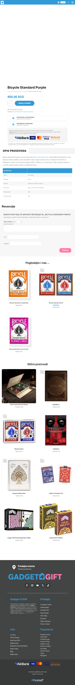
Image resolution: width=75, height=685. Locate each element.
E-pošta (6, 243)
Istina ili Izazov (45, 651)
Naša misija (14, 649)
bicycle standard (18, 112)
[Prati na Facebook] (27, 585)
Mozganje (15, 91)
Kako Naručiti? (15, 640)
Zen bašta (43, 648)
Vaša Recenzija (9, 224)
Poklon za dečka (45, 646)
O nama (13, 635)
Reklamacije (14, 643)
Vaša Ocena (8, 222)
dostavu (23, 611)
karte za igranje (28, 112)
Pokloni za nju (44, 644)
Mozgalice (43, 655)
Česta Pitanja (14, 638)
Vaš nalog (43, 616)
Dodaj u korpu (24, 103)
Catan (42, 653)
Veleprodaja (44, 607)
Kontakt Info (44, 610)
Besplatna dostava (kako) (18, 646)
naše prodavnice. (28, 613)
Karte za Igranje (23, 91)
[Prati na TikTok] (48, 585)
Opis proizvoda (14, 151)
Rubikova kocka (45, 634)
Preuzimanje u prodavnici (25, 123)
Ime (5, 237)
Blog (11, 651)
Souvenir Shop (45, 641)
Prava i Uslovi (45, 624)
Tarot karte (43, 637)
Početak (10, 91)
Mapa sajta (14, 654)
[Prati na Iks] (43, 585)
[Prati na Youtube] (37, 585)
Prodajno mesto (46, 605)
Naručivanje (44, 613)
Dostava (43, 618)
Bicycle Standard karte (40, 157)
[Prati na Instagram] (32, 585)
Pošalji (65, 250)
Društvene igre (45, 639)
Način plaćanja (45, 621)
